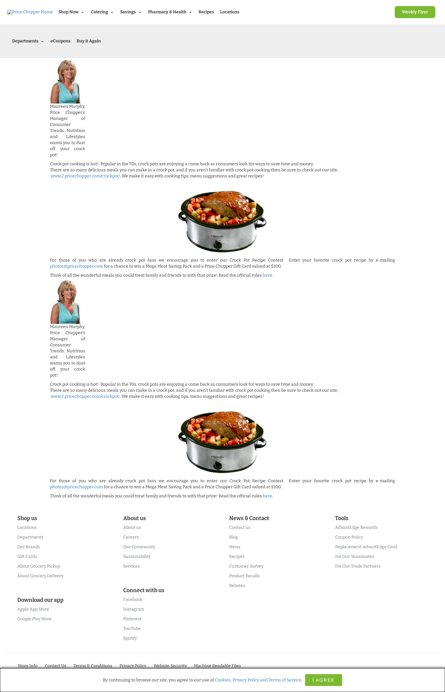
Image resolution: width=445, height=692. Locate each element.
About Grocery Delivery (40, 575)
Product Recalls (244, 575)
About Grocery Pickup (38, 566)
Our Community (139, 546)
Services (131, 566)
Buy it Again (89, 41)
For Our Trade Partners (358, 566)
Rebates (237, 585)
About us (132, 527)
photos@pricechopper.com (76, 266)
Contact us (239, 527)
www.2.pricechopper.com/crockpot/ (85, 176)
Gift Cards (27, 556)
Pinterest (132, 618)
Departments (30, 537)
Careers (131, 537)
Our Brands (28, 546)
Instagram (133, 609)
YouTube (132, 628)
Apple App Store (33, 609)
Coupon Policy (349, 537)
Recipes (206, 12)
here (267, 275)
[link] (415, 12)
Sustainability (136, 556)
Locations (229, 12)
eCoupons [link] (61, 41)
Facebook (132, 599)
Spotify (130, 638)
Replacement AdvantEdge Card (366, 546)
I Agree (323, 680)
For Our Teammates (354, 556)
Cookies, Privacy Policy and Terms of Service (258, 680)
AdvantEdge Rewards (356, 527)
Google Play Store (34, 618)
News (234, 546)
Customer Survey (246, 566)
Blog (233, 537)
